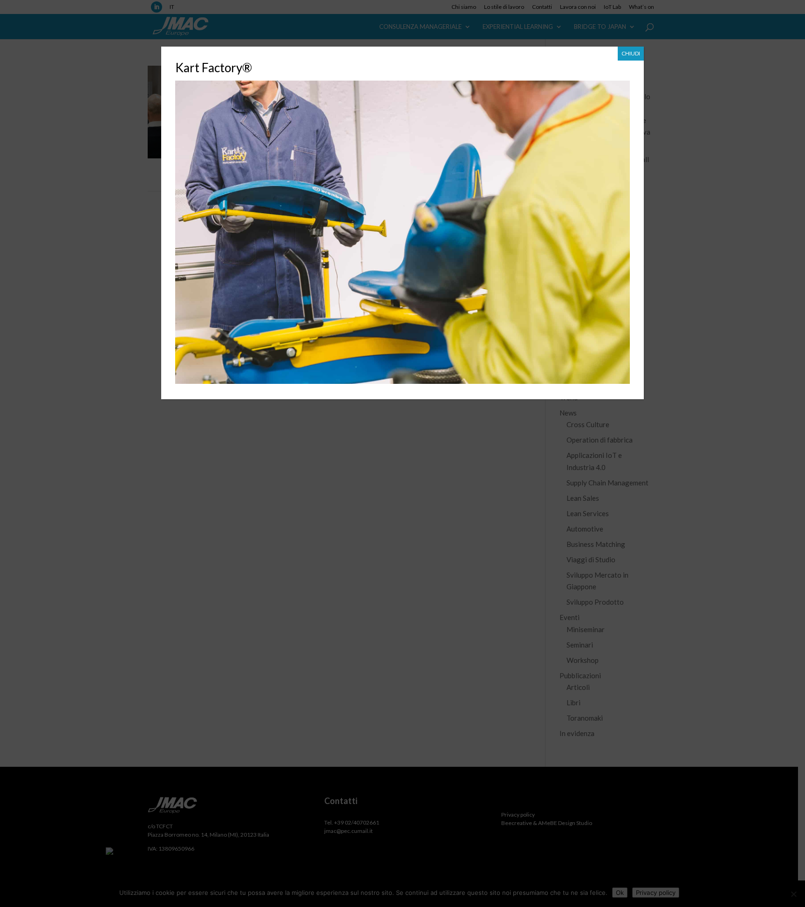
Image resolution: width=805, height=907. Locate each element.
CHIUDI (630, 53)
